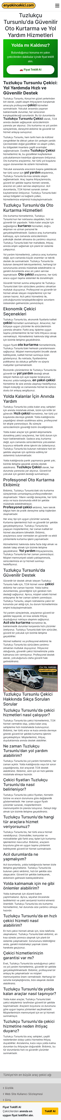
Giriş (8, 1100)
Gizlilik (9, 1088)
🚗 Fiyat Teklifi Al (30, 69)
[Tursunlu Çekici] (30, 678)
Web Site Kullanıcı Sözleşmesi (24, 1094)
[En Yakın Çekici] (19, 5)
